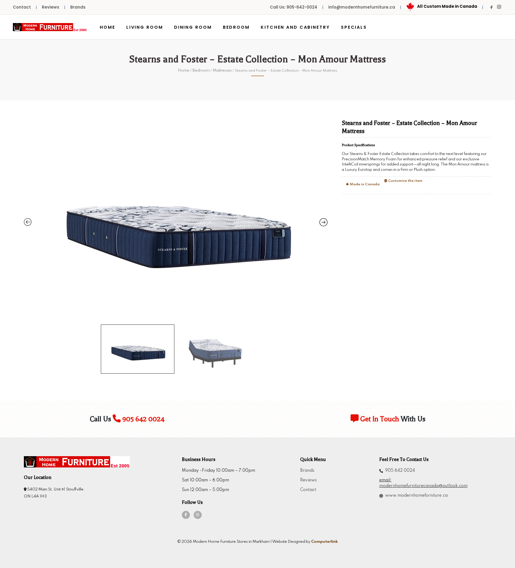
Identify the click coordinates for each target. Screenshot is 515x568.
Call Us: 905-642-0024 (293, 7)
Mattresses (222, 70)
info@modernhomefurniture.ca (361, 7)
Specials (354, 27)
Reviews (50, 7)
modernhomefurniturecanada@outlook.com (423, 486)
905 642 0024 (142, 419)
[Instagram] (499, 7)
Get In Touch (379, 419)
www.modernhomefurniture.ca (415, 495)
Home (107, 27)
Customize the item (404, 181)
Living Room (144, 27)
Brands (78, 7)
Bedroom (236, 27)
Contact (22, 7)
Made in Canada (364, 184)
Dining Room (193, 27)
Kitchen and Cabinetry (295, 27)
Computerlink (324, 542)
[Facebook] (491, 7)
